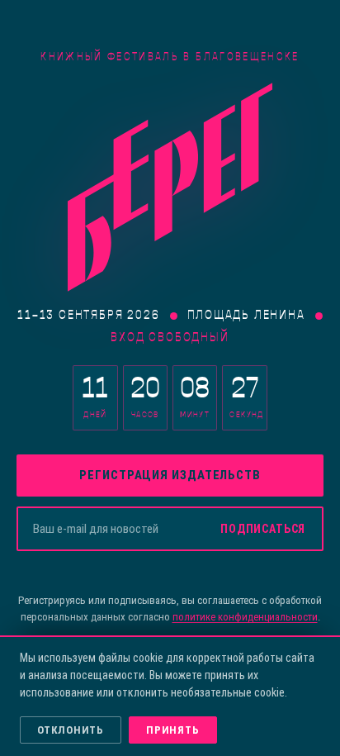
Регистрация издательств (170, 475)
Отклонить (70, 730)
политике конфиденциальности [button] (245, 617)
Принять (172, 730)
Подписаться (262, 528)
